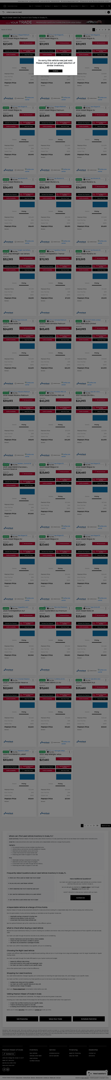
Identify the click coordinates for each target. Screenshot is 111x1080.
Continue (55, 71)
